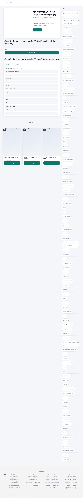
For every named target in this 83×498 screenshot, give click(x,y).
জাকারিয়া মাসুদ (65, 289)
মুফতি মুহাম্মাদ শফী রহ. (66, 294)
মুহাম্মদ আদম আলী (65, 276)
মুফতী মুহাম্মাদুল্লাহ (65, 397)
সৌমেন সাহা (64, 315)
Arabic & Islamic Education (52, 481)
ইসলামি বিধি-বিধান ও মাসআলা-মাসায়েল (71, 487)
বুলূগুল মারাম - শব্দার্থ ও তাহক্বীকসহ (71, 476)
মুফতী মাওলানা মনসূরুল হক (66, 267)
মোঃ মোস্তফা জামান (65, 454)
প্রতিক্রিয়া (26, 496)
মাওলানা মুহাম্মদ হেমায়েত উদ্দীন (67, 115)
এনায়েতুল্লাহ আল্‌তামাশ (66, 137)
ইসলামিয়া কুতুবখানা (65, 58)
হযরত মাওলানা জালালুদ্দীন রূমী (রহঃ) (68, 362)
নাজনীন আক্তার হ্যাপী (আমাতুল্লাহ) (68, 450)
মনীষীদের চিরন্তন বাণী (71, 477)
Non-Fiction (71, 481)
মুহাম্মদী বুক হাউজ (65, 307)
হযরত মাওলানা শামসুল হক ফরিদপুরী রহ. (68, 159)
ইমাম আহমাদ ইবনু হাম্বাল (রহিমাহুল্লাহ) (68, 389)
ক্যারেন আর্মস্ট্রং (65, 406)
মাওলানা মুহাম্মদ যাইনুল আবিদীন (67, 76)
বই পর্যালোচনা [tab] (17, 64)
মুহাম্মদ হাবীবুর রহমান (65, 446)
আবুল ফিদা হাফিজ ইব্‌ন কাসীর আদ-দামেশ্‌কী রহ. (69, 106)
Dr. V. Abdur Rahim (66, 333)
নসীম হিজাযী (64, 141)
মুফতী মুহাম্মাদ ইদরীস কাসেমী (67, 203)
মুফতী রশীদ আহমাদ (65, 411)
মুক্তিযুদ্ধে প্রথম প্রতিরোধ (52, 474)
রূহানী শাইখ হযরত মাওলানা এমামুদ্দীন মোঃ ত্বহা (69, 349)
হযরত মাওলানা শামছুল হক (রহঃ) (15, 71)
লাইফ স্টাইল (55, 476)
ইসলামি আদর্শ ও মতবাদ (14, 482)
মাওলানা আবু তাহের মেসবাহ (66, 337)
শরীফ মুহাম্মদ (64, 433)
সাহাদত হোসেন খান (65, 402)
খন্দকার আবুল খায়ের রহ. (66, 45)
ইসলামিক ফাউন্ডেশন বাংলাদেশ (67, 27)
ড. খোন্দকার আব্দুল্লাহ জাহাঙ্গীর (67, 32)
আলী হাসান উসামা (65, 150)
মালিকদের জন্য (21, 496)
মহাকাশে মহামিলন (35, 485)
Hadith (33, 474)
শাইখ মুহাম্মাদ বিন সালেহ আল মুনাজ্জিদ (68, 80)
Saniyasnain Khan (66, 71)
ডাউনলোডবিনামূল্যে (12, 163)
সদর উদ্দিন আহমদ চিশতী (66, 62)
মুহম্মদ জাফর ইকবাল (65, 225)
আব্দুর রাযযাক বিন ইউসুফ (66, 216)
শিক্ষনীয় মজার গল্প (37, 482)
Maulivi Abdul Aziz (66, 190)
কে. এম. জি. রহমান (65, 155)
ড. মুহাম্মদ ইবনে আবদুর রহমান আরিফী (68, 89)
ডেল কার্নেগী (64, 298)
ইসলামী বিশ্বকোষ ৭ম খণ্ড (71, 474)
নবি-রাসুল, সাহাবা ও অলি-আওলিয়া (33, 476)
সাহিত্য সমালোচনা (29, 482)
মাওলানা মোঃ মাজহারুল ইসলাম (67, 311)
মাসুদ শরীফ (64, 212)
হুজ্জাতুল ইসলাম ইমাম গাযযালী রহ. (67, 36)
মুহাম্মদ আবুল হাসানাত (66, 459)
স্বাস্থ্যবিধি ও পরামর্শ (52, 487)
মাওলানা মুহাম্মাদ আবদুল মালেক (67, 329)
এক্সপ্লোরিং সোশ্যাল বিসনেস (14, 479)
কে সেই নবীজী (67, 485)
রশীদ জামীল (64, 207)
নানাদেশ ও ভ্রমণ (55, 485)
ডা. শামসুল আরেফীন (65, 198)
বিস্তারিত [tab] (7, 64)
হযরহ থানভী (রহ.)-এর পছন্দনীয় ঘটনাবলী (52, 479)
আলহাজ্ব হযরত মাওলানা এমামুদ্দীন (67, 280)
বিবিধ (18, 477)
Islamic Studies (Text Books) (71, 479)
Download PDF (37, 29)
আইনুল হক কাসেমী (65, 358)
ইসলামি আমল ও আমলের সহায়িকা (52, 477)
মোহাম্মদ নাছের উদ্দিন (66, 380)
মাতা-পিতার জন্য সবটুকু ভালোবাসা (14, 485)
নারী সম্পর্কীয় (74, 485)
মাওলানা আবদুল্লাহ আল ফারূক (67, 181)
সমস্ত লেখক (20, 2)
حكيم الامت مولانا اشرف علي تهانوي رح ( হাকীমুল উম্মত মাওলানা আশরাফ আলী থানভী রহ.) (70, 15)
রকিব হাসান (64, 97)
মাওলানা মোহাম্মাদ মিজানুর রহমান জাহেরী (68, 393)
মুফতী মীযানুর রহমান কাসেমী (66, 375)
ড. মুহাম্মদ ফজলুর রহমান (66, 124)
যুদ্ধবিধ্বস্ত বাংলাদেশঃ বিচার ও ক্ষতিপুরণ (71, 488)
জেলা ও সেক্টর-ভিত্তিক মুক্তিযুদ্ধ (14, 481)
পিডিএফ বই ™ (41, 471)
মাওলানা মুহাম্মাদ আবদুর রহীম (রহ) (67, 163)
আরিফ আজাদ (64, 258)
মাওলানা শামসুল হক (65, 119)
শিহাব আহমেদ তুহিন (65, 285)
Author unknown (66, 172)
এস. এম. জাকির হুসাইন (66, 133)
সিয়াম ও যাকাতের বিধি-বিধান (14, 476)
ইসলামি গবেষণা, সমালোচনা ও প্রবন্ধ (33, 484)
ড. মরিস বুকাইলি (65, 384)
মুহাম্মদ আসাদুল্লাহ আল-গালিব (67, 54)
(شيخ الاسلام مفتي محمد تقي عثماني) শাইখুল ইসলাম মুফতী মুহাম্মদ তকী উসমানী (71, 244)
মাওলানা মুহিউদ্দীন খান (66, 176)
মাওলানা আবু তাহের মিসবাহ (66, 67)
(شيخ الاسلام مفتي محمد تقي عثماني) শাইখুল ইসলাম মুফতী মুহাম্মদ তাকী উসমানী (71, 22)
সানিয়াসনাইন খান (65, 146)
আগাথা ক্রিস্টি (65, 371)
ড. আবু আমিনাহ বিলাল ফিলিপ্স (67, 424)
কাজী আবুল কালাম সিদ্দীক (66, 238)
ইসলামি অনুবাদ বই (12, 477)
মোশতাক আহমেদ (65, 234)
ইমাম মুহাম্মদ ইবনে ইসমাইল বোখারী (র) (68, 49)
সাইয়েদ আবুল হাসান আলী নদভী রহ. (68, 40)
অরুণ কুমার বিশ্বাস (65, 419)
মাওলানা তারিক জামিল (66, 254)
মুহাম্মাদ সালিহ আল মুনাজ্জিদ (66, 415)
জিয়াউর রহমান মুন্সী (65, 102)
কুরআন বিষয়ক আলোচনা (33, 479)
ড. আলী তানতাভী (65, 353)
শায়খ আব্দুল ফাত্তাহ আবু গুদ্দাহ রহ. (68, 437)
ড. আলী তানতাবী (65, 220)
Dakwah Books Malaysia (68, 324)
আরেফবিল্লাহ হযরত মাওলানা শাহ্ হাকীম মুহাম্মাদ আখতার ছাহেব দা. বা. (71, 344)
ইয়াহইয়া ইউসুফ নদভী (66, 320)
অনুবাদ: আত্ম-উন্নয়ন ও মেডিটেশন (33, 481)
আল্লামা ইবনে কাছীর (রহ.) (66, 128)
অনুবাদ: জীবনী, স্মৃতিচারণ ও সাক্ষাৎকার (14, 487)
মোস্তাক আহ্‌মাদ (65, 84)
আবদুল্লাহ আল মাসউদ (66, 250)
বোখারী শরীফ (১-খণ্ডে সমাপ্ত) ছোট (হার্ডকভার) (11, 157)
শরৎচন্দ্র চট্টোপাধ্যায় (65, 302)
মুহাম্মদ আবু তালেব (65, 428)
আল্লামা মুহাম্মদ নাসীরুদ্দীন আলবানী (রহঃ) (68, 194)
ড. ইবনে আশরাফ (65, 441)
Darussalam (65, 168)
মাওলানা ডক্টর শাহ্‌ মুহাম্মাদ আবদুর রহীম (68, 185)
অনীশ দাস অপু (65, 367)
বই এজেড (26, 2)
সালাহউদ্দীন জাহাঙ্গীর (65, 272)
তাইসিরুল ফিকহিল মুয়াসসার (14, 474)
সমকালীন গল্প (49, 476)
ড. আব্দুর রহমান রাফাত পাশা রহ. (67, 229)
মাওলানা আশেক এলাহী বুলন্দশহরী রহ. (68, 93)
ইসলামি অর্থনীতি (48, 485)
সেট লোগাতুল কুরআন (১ (14, 484)
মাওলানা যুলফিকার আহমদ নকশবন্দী (67, 111)
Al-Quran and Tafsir (33, 477)
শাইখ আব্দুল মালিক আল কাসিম (67, 263)
